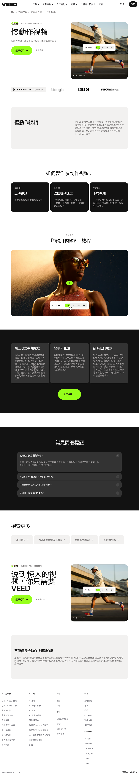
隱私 (86, 705)
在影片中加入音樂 (9, 700)
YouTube (87, 739)
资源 (73, 4)
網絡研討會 (61, 729)
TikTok (87, 758)
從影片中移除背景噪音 (38, 730)
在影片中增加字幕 (9, 705)
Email (86, 763)
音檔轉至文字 (7, 715)
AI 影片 (32, 710)
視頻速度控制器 (37, 12)
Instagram (89, 753)
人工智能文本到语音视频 (39, 735)
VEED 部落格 (62, 719)
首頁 (13, 12)
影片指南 (60, 734)
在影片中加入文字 (9, 710)
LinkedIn (88, 743)
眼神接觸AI (34, 720)
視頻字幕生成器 (8, 725)
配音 (31, 745)
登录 (122, 4)
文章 (59, 724)
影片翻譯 (5, 745)
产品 (35, 4)
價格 (59, 700)
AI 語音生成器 (35, 715)
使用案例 (46, 4)
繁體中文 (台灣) (128, 772)
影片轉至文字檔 (8, 740)
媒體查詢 (88, 725)
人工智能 (60, 4)
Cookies (88, 715)
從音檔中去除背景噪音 (38, 725)
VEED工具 (22, 12)
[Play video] (69, 283)
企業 (59, 705)
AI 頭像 (32, 700)
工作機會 (88, 700)
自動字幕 (5, 720)
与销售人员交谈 (88, 4)
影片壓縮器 (6, 730)
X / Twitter (88, 748)
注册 (133, 4)
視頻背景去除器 (35, 740)
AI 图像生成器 (35, 705)
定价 (101, 4)
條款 (86, 710)
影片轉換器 (6, 735)
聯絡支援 (88, 720)
